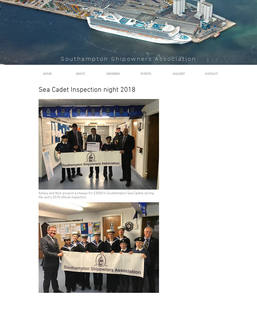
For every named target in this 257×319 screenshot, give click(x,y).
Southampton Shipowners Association (128, 58)
